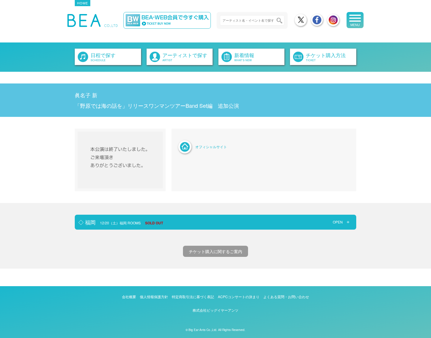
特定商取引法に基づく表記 (193, 296)
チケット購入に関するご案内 (215, 251)
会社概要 (129, 296)
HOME (82, 3)
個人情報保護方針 (154, 296)
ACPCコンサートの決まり (238, 296)
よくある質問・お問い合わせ (286, 296)
